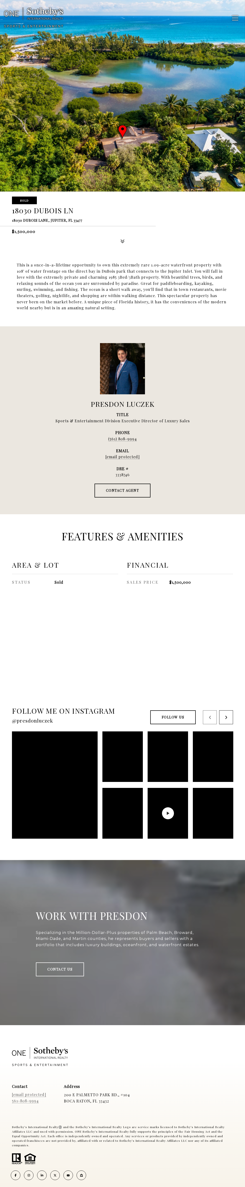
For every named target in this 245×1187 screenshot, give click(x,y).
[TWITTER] (55, 1175)
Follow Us (173, 717)
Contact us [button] (59, 969)
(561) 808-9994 (122, 438)
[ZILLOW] (81, 1175)
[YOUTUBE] (68, 1175)
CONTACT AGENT (122, 490)
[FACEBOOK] (15, 1175)
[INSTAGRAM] (28, 1175)
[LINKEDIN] (42, 1175)
